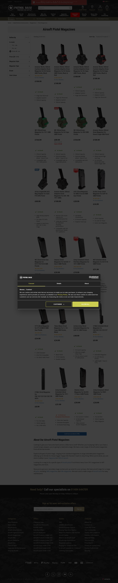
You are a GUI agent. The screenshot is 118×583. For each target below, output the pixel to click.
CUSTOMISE (58, 304)
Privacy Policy (62, 294)
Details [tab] (59, 283)
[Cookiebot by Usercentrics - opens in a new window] (90, 277)
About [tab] (87, 283)
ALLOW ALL (85, 304)
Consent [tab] (31, 283)
